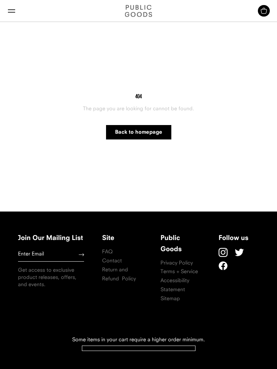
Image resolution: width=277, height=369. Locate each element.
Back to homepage (138, 132)
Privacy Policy (177, 263)
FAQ (107, 252)
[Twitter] (239, 252)
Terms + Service (179, 272)
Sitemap (170, 299)
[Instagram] (223, 252)
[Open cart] (264, 11)
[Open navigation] (11, 11)
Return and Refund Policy (119, 274)
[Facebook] (223, 265)
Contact (112, 261)
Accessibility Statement (175, 285)
